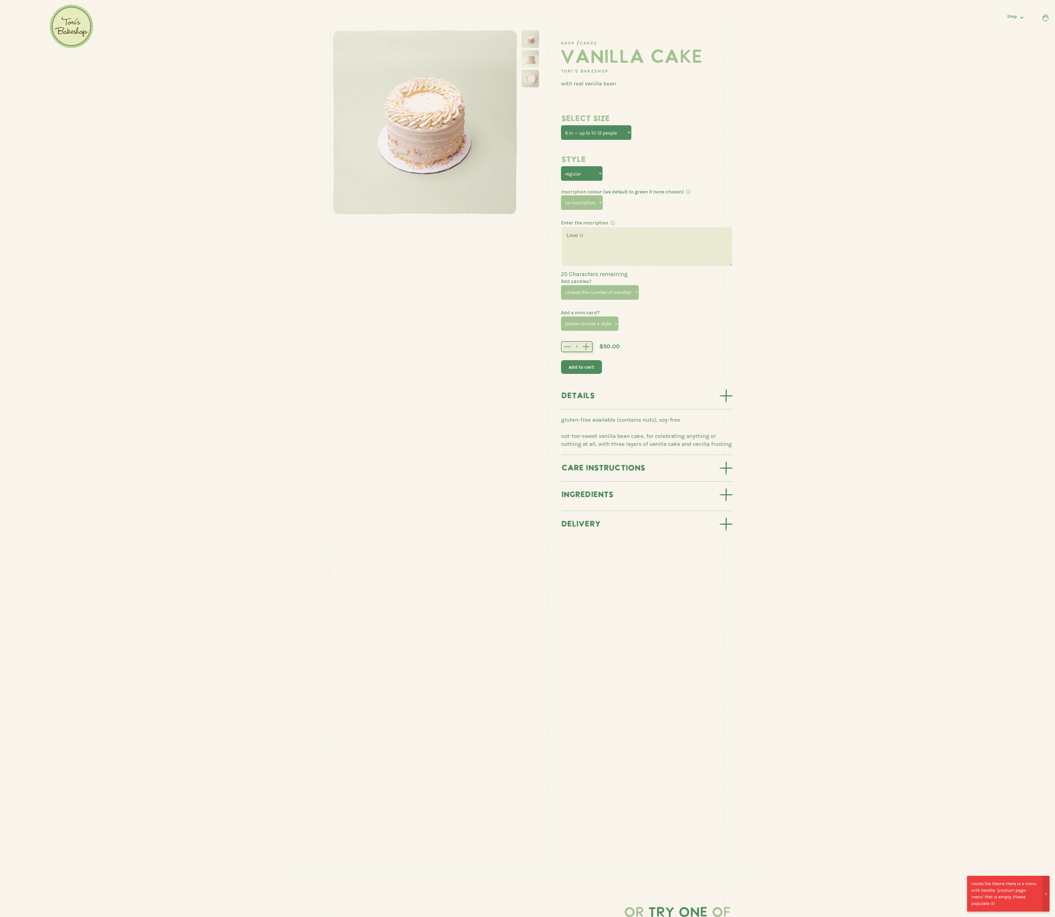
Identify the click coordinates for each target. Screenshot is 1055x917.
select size (585, 118)
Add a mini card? (580, 312)
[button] (1017, 17)
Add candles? (576, 281)
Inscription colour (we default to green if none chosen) (622, 191)
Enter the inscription (584, 223)
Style (573, 159)
